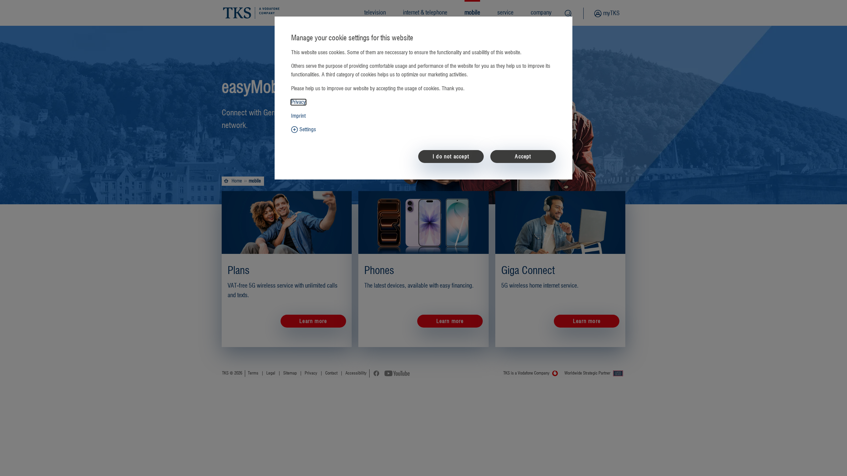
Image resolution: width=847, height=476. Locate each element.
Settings (307, 129)
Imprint (298, 116)
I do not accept (451, 156)
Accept (523, 156)
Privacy (298, 102)
